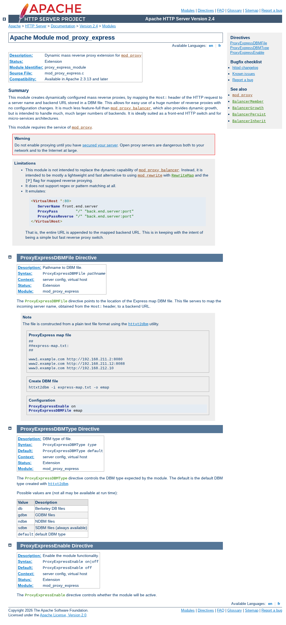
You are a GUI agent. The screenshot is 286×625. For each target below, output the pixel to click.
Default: (25, 450)
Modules (188, 10)
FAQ (220, 10)
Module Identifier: (26, 67)
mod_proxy (131, 55)
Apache (14, 26)
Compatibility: (22, 79)
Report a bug (271, 10)
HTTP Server (35, 26)
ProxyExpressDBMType (249, 48)
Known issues (243, 74)
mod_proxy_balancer (131, 108)
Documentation (63, 26)
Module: (26, 291)
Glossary (234, 10)
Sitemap (251, 10)
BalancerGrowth (248, 108)
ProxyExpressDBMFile (248, 43)
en (211, 46)
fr (219, 46)
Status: (16, 61)
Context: (26, 279)
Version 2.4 (89, 26)
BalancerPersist (249, 114)
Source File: (20, 73)
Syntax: (25, 273)
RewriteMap (182, 175)
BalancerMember (248, 102)
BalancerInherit (249, 121)
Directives (206, 10)
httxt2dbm (138, 324)
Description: (21, 55)
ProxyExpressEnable (247, 52)
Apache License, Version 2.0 (63, 615)
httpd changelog (245, 68)
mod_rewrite (150, 175)
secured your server (100, 145)
